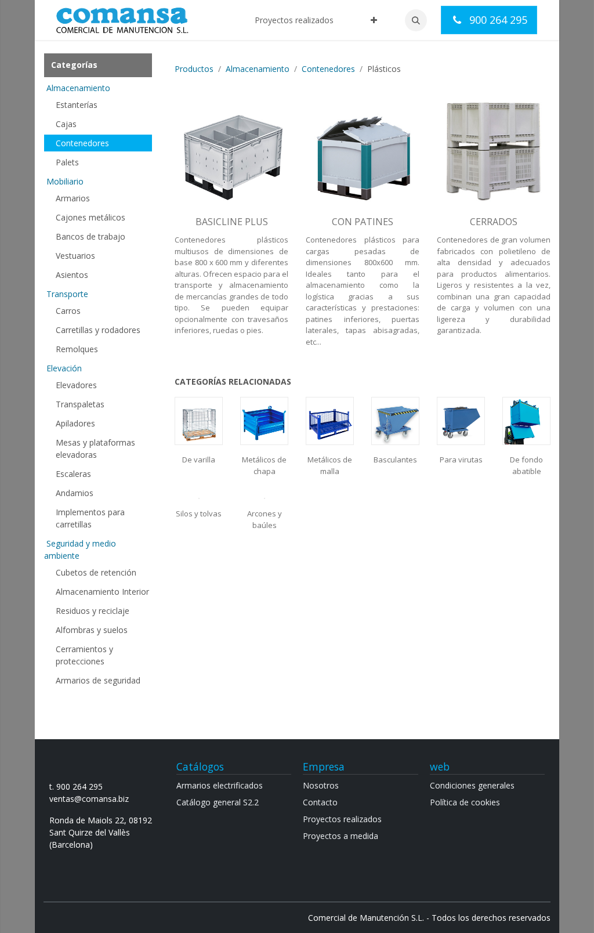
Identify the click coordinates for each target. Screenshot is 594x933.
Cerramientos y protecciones (84, 655)
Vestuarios (75, 255)
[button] (416, 20)
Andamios (74, 492)
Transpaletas (80, 404)
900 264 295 (496, 20)
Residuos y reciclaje (92, 610)
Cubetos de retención (96, 572)
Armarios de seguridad (98, 680)
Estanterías (76, 104)
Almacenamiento (78, 87)
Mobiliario (65, 181)
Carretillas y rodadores (98, 329)
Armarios (73, 198)
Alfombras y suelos (92, 629)
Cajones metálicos (90, 217)
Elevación (64, 368)
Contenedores (82, 143)
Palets (67, 162)
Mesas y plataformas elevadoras (95, 448)
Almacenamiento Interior (102, 591)
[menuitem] (294, 20)
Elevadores (76, 384)
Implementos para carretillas (90, 518)
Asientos (72, 274)
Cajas (66, 123)
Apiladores (75, 423)
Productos (194, 68)
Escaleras (73, 473)
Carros (68, 310)
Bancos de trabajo (90, 236)
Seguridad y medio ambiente (80, 549)
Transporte (67, 293)
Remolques (77, 349)
